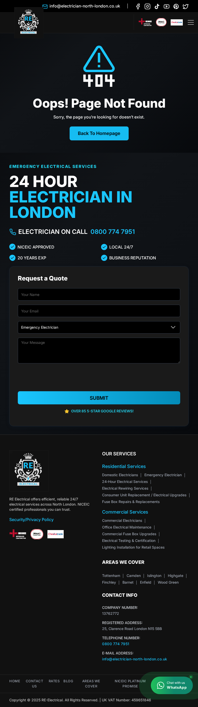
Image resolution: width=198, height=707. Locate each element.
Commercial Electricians (122, 520)
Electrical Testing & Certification (128, 540)
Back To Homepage (99, 133)
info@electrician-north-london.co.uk (134, 659)
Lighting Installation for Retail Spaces (133, 547)
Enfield (145, 582)
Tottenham (111, 575)
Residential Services (124, 466)
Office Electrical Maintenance (126, 527)
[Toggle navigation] (191, 22)
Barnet (128, 582)
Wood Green (168, 582)
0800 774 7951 (112, 231)
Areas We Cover (91, 683)
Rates (54, 681)
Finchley (109, 582)
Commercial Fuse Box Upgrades (129, 534)
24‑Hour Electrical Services (125, 481)
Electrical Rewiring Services (125, 488)
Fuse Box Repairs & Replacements (131, 501)
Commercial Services (125, 512)
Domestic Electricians (120, 475)
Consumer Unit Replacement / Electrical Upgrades (144, 495)
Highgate (175, 575)
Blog (68, 681)
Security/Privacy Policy (31, 519)
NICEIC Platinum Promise (130, 683)
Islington (154, 575)
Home (14, 681)
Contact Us (34, 683)
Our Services (119, 453)
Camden (134, 575)
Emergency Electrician (163, 475)
